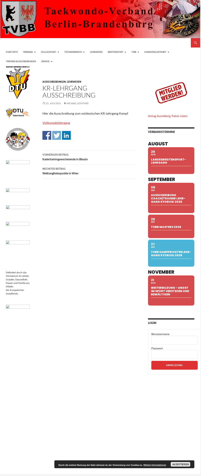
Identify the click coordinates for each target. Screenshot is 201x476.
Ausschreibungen (54, 82)
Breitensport (115, 52)
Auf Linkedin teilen (66, 135)
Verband (28, 52)
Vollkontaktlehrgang (56, 123)
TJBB (133, 52)
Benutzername (160, 334)
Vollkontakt (48, 52)
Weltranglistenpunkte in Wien (60, 171)
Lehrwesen (96, 52)
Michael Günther (77, 103)
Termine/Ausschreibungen (21, 61)
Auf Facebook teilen (46, 135)
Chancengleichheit (155, 52)
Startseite (12, 52)
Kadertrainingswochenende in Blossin (65, 157)
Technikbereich (73, 52)
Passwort (157, 348)
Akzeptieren (180, 464)
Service (45, 61)
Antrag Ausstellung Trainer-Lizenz (168, 116)
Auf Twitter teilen (56, 135)
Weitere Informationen (154, 464)
